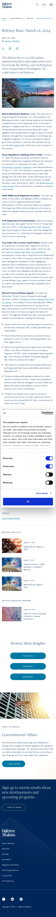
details (16, 230)
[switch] (49, 466)
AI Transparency (8, 881)
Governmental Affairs (11, 518)
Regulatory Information (10, 864)
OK (27, 501)
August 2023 (18, 145)
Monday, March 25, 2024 (30, 226)
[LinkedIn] (12, 899)
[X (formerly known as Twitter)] (3, 899)
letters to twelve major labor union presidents (25, 252)
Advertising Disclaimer (10, 870)
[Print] (10, 48)
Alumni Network (8, 843)
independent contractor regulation (16, 167)
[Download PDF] (3, 48)
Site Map (5, 854)
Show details (42, 493)
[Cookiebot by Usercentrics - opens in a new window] (41, 413)
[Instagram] (21, 899)
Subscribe (5, 848)
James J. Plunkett (12, 41)
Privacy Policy (7, 875)
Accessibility (6, 859)
